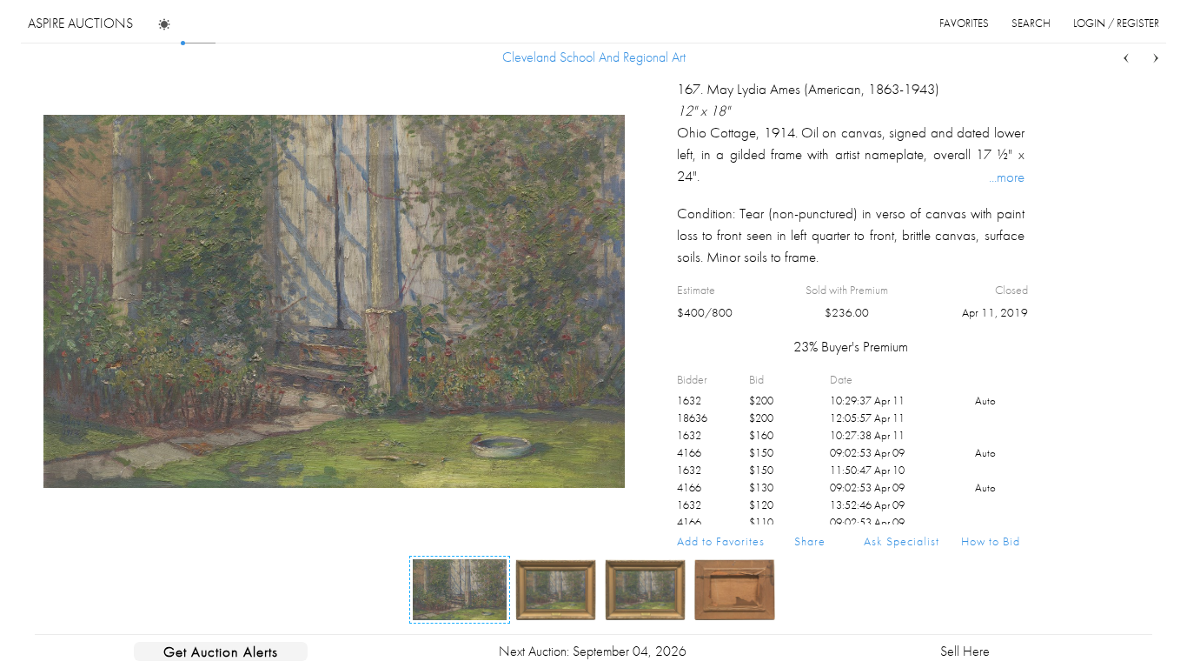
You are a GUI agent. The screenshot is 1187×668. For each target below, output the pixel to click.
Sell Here (965, 651)
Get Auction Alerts (220, 651)
